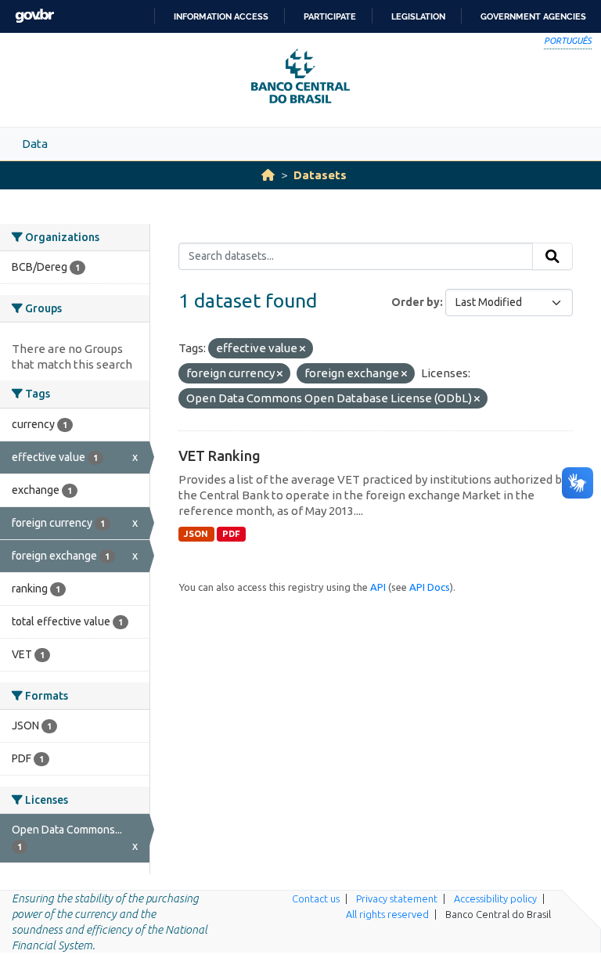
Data (35, 143)
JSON (196, 533)
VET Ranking (219, 455)
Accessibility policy (495, 898)
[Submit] (552, 257)
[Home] (268, 175)
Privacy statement (396, 898)
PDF (231, 533)
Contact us (316, 898)
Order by (415, 302)
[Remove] (302, 349)
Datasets (320, 175)
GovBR (34, 16)
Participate (330, 16)
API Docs (429, 587)
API (378, 587)
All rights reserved (387, 914)
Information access (221, 16)
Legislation (418, 16)
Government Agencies (533, 16)
